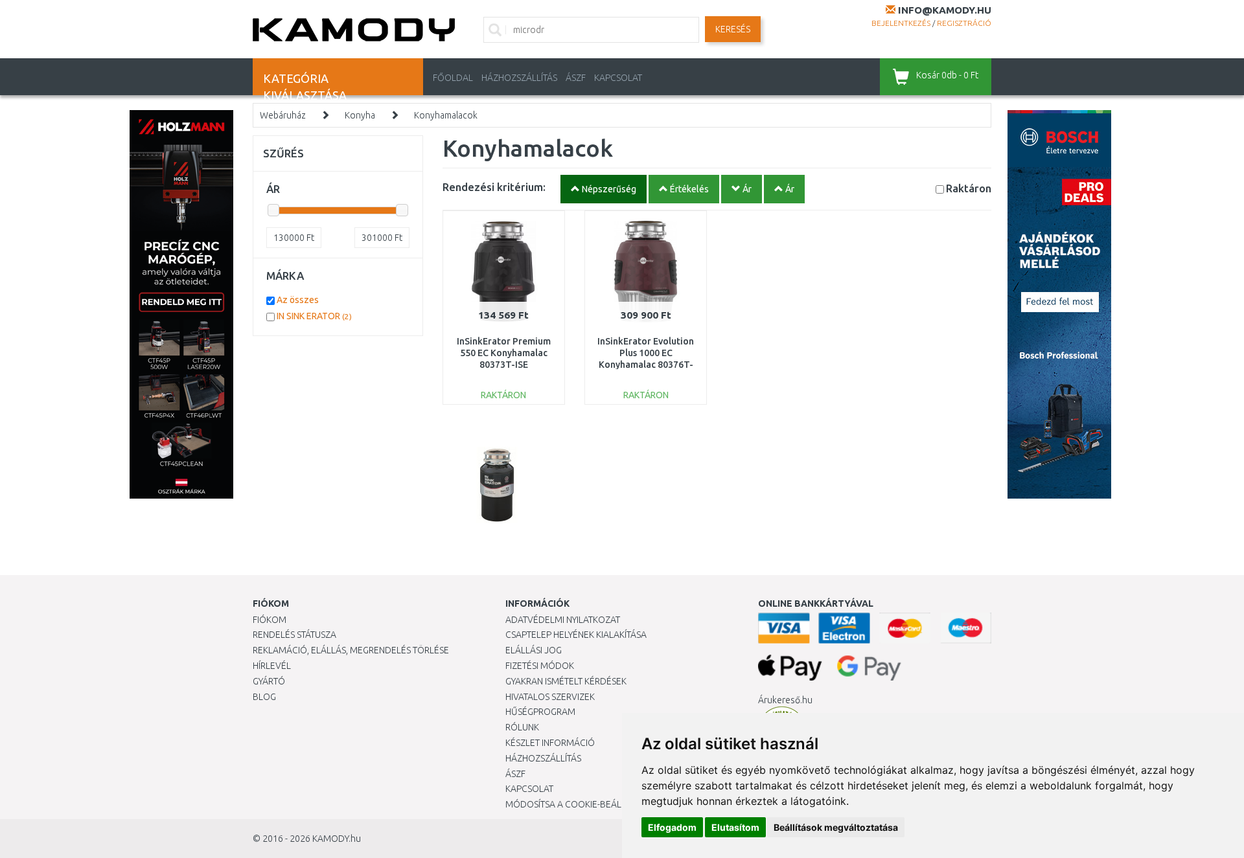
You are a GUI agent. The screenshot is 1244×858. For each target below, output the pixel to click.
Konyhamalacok (446, 115)
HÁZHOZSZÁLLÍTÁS (519, 78)
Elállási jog (533, 650)
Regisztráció (964, 23)
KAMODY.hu (336, 838)
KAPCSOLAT (618, 78)
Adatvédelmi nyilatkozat (562, 620)
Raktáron (968, 188)
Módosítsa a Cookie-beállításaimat (586, 804)
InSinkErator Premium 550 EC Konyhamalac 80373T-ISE (504, 353)
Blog (264, 697)
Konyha (360, 115)
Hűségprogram (540, 711)
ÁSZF (576, 78)
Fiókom (269, 620)
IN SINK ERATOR (314, 316)
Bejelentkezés (900, 23)
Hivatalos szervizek (550, 697)
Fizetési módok (539, 665)
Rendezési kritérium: (494, 187)
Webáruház (283, 115)
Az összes (298, 300)
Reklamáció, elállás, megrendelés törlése (351, 650)
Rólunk (522, 727)
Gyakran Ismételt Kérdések (566, 681)
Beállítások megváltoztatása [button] (836, 827)
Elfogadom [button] (672, 827)
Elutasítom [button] (735, 827)
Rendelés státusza (294, 634)
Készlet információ (550, 743)
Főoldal (453, 78)
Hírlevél (272, 665)
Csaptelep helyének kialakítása (576, 634)
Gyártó (269, 681)
